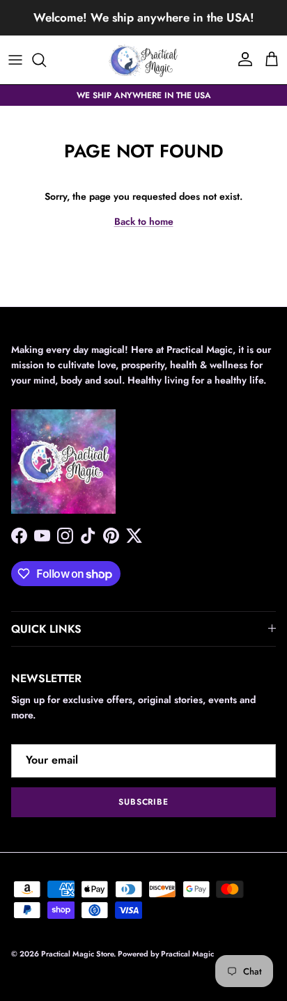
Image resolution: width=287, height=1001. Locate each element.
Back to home (143, 221)
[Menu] (15, 60)
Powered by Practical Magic (166, 953)
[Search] (46, 60)
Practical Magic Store (77, 953)
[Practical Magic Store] (143, 59)
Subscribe (143, 802)
